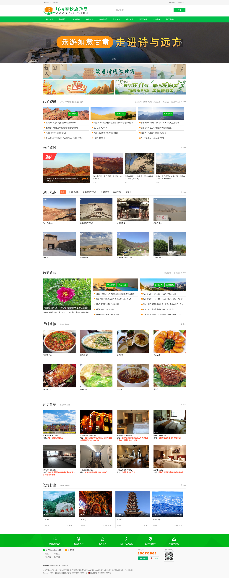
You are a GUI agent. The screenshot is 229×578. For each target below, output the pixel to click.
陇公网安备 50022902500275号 (100, 573)
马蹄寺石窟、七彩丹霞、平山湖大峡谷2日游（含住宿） (163, 299)
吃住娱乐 (103, 19)
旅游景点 (63, 19)
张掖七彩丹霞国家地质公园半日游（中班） (159, 309)
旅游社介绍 (48, 554)
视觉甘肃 (130, 19)
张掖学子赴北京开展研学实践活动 (153, 133)
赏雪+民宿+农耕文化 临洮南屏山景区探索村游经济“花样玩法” (116, 123)
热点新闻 (138, 102)
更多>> (183, 102)
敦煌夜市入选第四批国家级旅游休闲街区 (61, 123)
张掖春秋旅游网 (55, 565)
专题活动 (166, 102)
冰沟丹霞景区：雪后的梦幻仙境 (107, 304)
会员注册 (48, 2)
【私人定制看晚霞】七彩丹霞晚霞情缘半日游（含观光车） (165, 314)
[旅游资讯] (66, 119)
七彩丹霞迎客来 (99, 138)
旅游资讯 (143, 19)
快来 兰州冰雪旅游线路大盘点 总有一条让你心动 (114, 299)
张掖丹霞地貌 (74, 192)
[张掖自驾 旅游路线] (163, 291)
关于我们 (170, 19)
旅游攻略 (90, 19)
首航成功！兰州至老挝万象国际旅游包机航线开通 (64, 138)
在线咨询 (144, 558)
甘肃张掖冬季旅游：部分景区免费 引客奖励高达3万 (160, 123)
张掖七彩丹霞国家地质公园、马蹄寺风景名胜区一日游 (163, 304)
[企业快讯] (161, 119)
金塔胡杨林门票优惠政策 (105, 309)
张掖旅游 (65, 565)
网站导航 (181, 2)
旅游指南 (156, 19)
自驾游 (176, 273)
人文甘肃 (116, 19)
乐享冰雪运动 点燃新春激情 (56, 133)
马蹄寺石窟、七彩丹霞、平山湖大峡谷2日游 (159, 294)
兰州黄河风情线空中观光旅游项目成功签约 (62, 128)
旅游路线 (76, 19)
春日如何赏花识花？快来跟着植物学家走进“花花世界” (66, 308)
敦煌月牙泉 (117, 192)
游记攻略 (167, 273)
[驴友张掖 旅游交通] (115, 291)
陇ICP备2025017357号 (79, 573)
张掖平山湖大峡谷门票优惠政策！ (108, 314)
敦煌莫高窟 (105, 192)
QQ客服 (155, 558)
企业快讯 (175, 102)
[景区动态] (113, 119)
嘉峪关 (128, 192)
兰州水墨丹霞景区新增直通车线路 (106, 133)
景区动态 (157, 102)
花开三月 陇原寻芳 (100, 128)
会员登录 (55, 2)
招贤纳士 (57, 554)
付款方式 (48, 557)
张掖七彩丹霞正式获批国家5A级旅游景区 (156, 128)
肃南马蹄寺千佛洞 (89, 192)
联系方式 (57, 557)
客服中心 (171, 2)
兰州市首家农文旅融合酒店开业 (152, 138)
